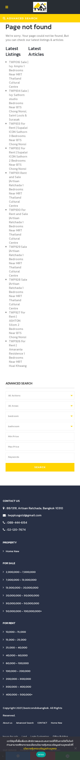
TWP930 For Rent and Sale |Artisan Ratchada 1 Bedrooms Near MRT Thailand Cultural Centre (18, 226)
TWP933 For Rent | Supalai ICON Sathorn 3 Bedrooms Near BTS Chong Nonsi (18, 133)
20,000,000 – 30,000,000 (22, 595)
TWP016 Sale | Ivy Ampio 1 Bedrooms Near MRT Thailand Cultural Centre (18, 74)
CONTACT (42, 723)
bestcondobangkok (36, 708)
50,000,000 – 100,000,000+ (24, 611)
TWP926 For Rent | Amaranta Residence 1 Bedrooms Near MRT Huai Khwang (18, 353)
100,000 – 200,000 (18, 671)
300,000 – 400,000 (18, 686)
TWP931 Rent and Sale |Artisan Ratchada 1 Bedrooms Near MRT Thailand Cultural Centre (18, 189)
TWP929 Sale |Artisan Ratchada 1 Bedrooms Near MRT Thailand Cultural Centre (18, 261)
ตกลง (41, 754)
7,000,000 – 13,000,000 (21, 580)
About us (7, 723)
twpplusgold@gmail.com (24, 515)
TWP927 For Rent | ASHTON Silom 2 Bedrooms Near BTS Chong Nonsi (17, 324)
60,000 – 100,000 (17, 663)
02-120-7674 (16, 529)
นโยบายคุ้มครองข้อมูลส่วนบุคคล (40, 748)
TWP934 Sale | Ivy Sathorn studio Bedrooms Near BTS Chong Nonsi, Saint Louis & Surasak (18, 105)
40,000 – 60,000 (17, 655)
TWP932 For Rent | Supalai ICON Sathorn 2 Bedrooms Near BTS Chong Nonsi (18, 158)
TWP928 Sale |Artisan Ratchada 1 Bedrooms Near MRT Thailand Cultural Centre (18, 293)
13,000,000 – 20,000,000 (22, 587)
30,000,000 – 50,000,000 (22, 603)
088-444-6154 (17, 522)
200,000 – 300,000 (18, 679)
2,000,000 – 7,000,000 (21, 572)
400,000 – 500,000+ (19, 694)
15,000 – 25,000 (16, 639)
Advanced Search (25, 723)
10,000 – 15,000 (16, 632)
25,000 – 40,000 (16, 647)
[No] (75, 748)
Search (40, 467)
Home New (12, 551)
